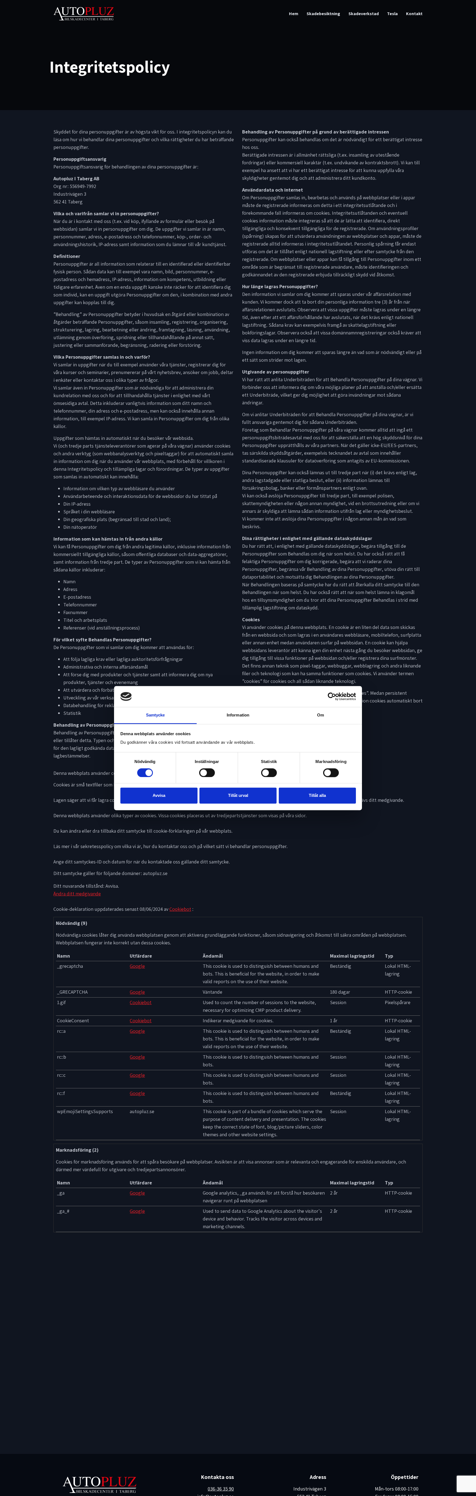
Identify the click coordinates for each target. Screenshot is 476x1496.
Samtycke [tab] (155, 715)
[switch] (207, 772)
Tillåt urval (238, 795)
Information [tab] (238, 715)
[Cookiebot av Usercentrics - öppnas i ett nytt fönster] (332, 696)
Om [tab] (320, 715)
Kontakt (414, 14)
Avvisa (159, 795)
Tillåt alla (317, 795)
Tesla (392, 14)
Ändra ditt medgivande (77, 893)
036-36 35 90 (221, 1489)
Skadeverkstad (363, 14)
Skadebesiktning (323, 14)
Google (137, 966)
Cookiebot (180, 909)
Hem (293, 14)
